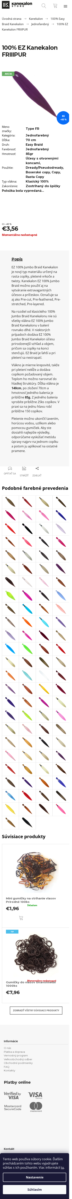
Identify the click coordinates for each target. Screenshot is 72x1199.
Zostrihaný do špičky (43, 186)
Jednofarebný (37, 135)
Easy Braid (34, 144)
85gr (29, 154)
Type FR (32, 129)
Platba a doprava (14, 1051)
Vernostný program (16, 1055)
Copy (56, 172)
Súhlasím (34, 1189)
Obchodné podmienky (18, 1062)
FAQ (6, 1066)
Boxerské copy (38, 172)
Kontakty (9, 1070)
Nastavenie (34, 1177)
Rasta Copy (35, 177)
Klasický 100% (37, 181)
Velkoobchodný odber (18, 1059)
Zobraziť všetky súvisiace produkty (36, 1010)
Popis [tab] (17, 259)
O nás (7, 1047)
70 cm (31, 140)
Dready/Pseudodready (44, 167)
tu (62, 1167)
